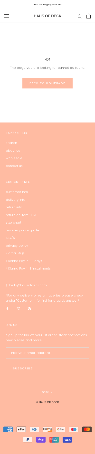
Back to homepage (47, 83)
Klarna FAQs (15, 253)
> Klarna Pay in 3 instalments (28, 268)
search (11, 142)
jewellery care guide (22, 230)
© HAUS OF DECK (47, 402)
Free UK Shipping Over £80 (47, 4)
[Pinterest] (29, 308)
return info (14, 207)
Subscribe (23, 368)
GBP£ (45, 392)
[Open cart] (88, 16)
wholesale (14, 158)
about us (13, 150)
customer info (17, 192)
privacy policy (17, 245)
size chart (13, 222)
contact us (14, 166)
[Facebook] (7, 308)
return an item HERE (21, 215)
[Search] (80, 16)
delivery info (15, 199)
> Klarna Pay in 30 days (24, 261)
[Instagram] (18, 308)
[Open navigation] (6, 16)
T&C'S (10, 238)
